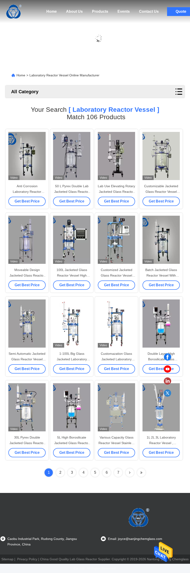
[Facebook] (167, 357)
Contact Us (149, 11)
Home (51, 11)
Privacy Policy (27, 559)
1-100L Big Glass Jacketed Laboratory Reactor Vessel (72, 359)
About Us (74, 11)
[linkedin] (167, 381)
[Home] (14, 12)
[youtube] (167, 369)
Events (123, 11)
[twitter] (167, 393)
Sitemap (7, 559)
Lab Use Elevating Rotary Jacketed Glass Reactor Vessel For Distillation (116, 191)
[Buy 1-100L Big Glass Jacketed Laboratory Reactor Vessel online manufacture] (71, 323)
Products (100, 11)
